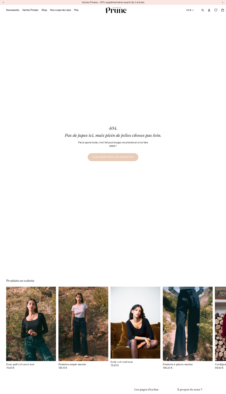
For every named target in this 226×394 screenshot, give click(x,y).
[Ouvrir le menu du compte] (209, 10)
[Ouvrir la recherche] (202, 10)
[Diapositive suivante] (216, 328)
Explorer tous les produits (113, 157)
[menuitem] (76, 10)
